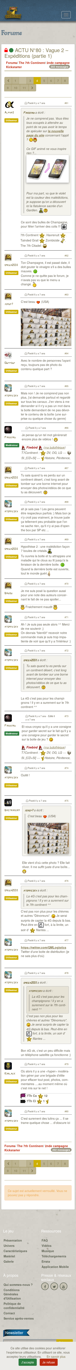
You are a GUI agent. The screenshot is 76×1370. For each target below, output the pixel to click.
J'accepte (27, 1362)
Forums (11, 63)
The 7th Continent (32, 63)
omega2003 (11, 265)
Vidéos (47, 1245)
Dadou (8, 593)
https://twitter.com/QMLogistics (43, 947)
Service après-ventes (19, 1318)
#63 (66, 294)
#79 (66, 1064)
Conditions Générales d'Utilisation (12, 1294)
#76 (66, 880)
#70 (66, 583)
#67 (66, 468)
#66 (66, 427)
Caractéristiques (15, 1251)
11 (24, 88)
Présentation (13, 1240)
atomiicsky (11, 395)
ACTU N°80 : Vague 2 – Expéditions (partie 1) (36, 52)
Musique (48, 1251)
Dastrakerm (12, 810)
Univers (9, 1245)
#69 (66, 539)
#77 (66, 940)
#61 (66, 103)
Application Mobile (55, 1267)
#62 (66, 255)
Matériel (9, 1256)
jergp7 (8, 304)
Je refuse (48, 1362)
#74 (66, 768)
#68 (66, 501)
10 (15, 88)
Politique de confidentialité (14, 1305)
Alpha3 (9, 112)
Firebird (28, 113)
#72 (66, 650)
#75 (66, 800)
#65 (66, 386)
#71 (66, 617)
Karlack (9, 1073)
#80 (66, 1111)
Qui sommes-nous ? (18, 1284)
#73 (66, 716)
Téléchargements (54, 1256)
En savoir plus (56, 1356)
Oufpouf (9, 363)
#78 (66, 973)
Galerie (9, 1261)
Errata (46, 1261)
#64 (66, 353)
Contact (9, 1313)
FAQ (45, 1240)
